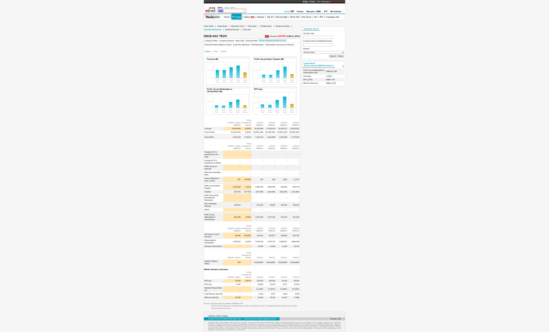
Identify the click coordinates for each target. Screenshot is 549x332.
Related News (266, 26)
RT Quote (236, 17)
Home (227, 17)
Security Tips (335, 319)
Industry (260, 17)
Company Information (212, 30)
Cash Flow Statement (241, 45)
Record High (281, 17)
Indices (247, 17)
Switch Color (337, 2)
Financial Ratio (251, 41)
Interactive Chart (237, 26)
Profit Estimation (257, 45)
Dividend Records (232, 30)
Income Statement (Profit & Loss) (272, 41)
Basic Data (240, 41)
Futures (300, 11)
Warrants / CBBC (313, 11)
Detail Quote (222, 26)
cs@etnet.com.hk (269, 319)
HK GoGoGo (335, 11)
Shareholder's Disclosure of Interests (279, 45)
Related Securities (283, 26)
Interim (223, 51)
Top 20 (270, 17)
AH (315, 17)
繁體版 (305, 2)
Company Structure (226, 41)
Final (215, 51)
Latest (207, 51)
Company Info (332, 17)
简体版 (312, 2)
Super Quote (230, 8)
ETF (326, 11)
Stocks (287, 11)
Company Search (311, 29)
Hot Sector (307, 17)
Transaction (252, 26)
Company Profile (211, 41)
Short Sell (294, 17)
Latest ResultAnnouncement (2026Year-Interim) (319, 64)
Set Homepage (323, 2)
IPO (321, 17)
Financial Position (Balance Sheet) (218, 45)
